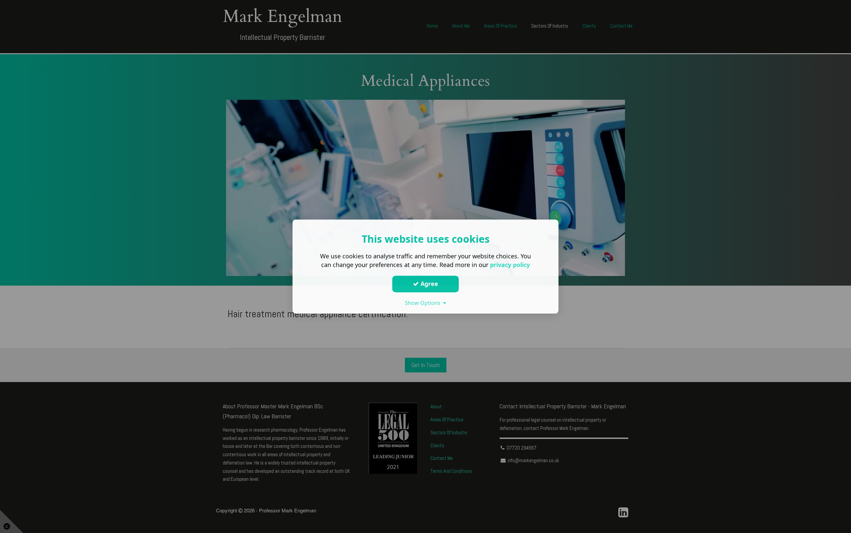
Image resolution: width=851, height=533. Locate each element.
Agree (428, 284)
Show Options (424, 303)
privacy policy (510, 265)
